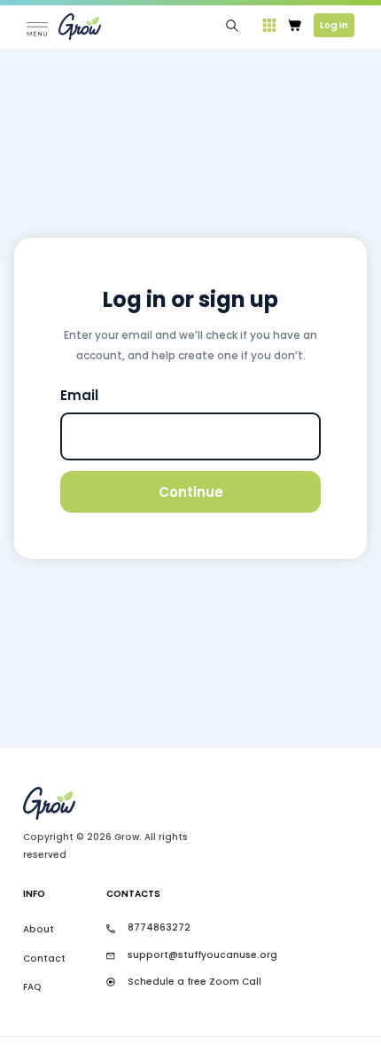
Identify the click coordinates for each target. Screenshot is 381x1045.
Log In (334, 25)
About (38, 929)
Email (79, 395)
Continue (191, 492)
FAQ (32, 987)
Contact (44, 958)
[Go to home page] (119, 803)
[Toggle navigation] (37, 26)
